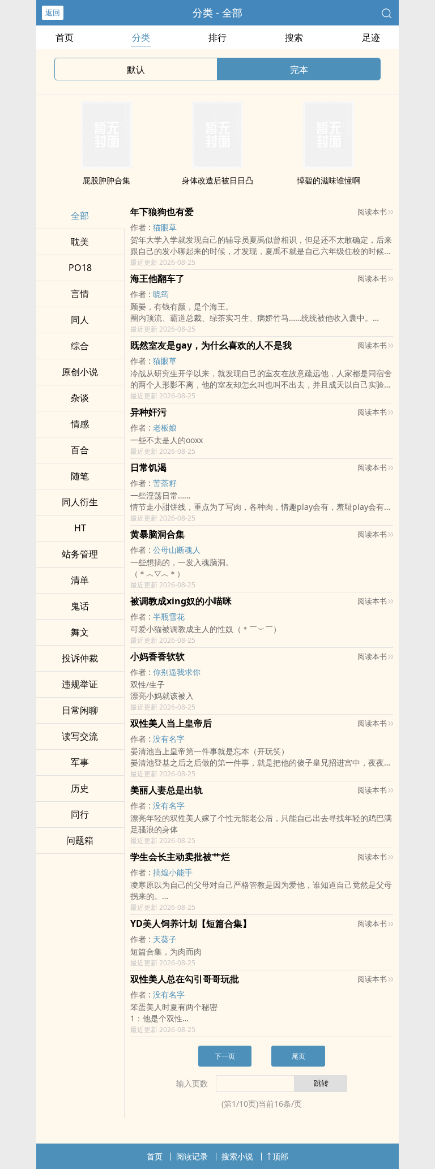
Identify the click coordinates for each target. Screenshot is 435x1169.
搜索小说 (237, 1156)
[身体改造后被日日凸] (217, 165)
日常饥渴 (148, 467)
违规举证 (80, 684)
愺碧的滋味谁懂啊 (328, 180)
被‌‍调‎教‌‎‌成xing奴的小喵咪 (181, 601)
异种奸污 (148, 412)
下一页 (225, 1056)
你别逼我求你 (177, 672)
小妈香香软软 (157, 656)
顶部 (280, 1156)
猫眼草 (165, 227)
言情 (80, 293)
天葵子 (165, 939)
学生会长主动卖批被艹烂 (180, 856)
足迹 (371, 37)
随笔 (80, 476)
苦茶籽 (165, 483)
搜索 (294, 37)
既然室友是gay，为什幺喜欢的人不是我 (211, 345)
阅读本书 (372, 212)
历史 (80, 788)
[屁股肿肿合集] (106, 165)
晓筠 (161, 294)
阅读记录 (192, 1156)
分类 (141, 37)
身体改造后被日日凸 (217, 180)
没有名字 (169, 738)
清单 (80, 580)
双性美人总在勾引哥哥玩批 (184, 979)
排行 (217, 37)
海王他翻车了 (157, 278)
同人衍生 (80, 502)
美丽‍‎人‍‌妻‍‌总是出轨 (166, 790)
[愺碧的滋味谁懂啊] (328, 165)
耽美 (80, 241)
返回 (52, 12)
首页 (65, 37)
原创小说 (80, 372)
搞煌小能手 (173, 872)
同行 (80, 814)
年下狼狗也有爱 (162, 211)
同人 (80, 319)
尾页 (298, 1056)
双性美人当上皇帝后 (171, 723)
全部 (80, 215)
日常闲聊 (80, 710)
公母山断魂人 (177, 549)
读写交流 (80, 736)
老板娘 (165, 427)
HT (80, 528)
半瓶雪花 (169, 616)
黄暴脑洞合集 (157, 534)
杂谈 (80, 398)
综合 (80, 345)
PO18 (80, 267)
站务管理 (80, 554)
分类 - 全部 (217, 12)
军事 (80, 762)
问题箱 (79, 840)
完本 (299, 69)
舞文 (80, 632)
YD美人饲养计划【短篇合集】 (190, 923)
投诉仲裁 (80, 658)
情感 (80, 424)
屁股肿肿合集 (106, 180)
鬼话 (80, 606)
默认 (136, 69)
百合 (80, 450)
